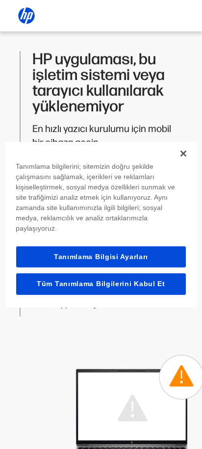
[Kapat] (183, 153)
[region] (101, 224)
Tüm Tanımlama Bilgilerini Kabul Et (101, 284)
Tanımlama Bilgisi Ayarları (101, 256)
